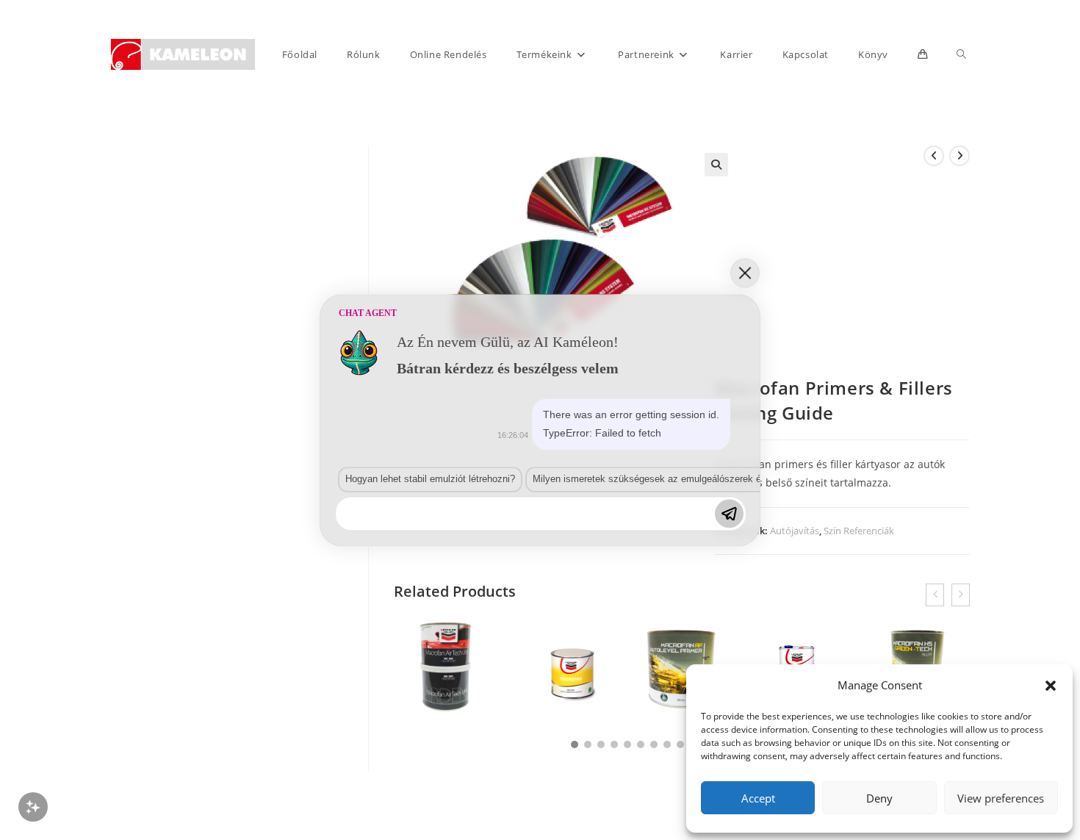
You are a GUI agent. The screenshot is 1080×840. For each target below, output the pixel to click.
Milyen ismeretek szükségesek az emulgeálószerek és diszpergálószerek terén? (704, 479)
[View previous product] (934, 156)
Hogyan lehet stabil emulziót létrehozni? (430, 479)
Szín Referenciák (859, 530)
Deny (879, 798)
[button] (1050, 685)
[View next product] (959, 156)
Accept (758, 798)
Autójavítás (794, 530)
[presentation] (935, 595)
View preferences (1000, 798)
